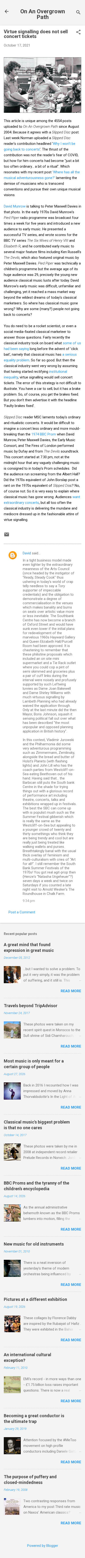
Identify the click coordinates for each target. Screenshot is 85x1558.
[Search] (78, 13)
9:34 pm (29, 901)
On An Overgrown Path (42, 14)
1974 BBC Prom (43, 434)
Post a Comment (21, 912)
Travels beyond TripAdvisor (30, 1005)
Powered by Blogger (42, 1546)
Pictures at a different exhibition (35, 1299)
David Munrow (15, 206)
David (27, 553)
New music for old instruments (34, 1244)
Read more (71, 991)
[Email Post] (6, 536)
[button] (78, 32)
